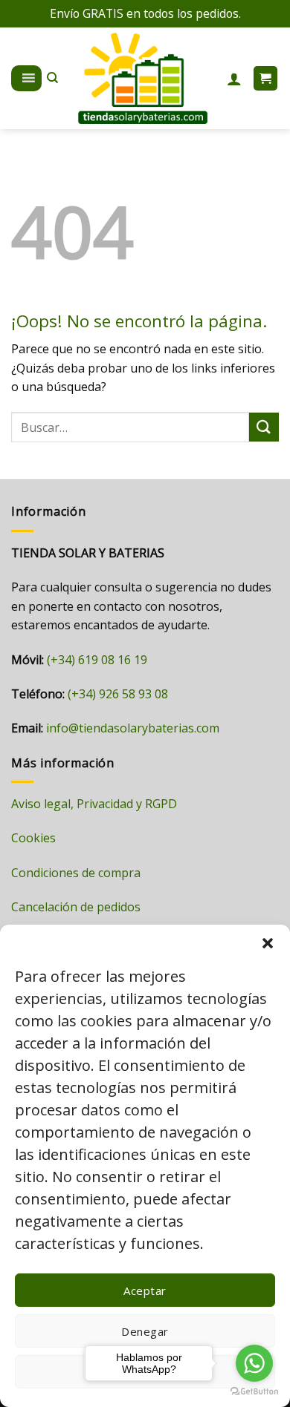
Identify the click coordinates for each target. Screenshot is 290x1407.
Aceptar (144, 1290)
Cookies (33, 838)
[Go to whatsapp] (254, 1363)
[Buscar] (52, 78)
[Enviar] (264, 427)
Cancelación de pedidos (76, 907)
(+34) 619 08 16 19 (97, 660)
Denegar (144, 1331)
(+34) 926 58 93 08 (118, 694)
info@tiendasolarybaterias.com (132, 728)
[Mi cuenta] (234, 78)
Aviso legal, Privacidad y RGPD (94, 804)
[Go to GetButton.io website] (254, 1392)
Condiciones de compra (76, 873)
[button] (267, 943)
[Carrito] (266, 78)
